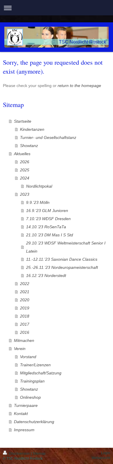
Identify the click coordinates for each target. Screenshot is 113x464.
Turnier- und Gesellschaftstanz (48, 137)
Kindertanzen (32, 129)
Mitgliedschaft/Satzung (40, 373)
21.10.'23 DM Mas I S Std (49, 235)
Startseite (22, 121)
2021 (24, 291)
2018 (24, 316)
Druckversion (19, 454)
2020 (24, 300)
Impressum (24, 429)
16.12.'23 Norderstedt (46, 275)
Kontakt (21, 413)
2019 (24, 308)
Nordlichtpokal (39, 186)
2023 (24, 194)
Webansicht (101, 458)
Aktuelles (22, 153)
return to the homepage (79, 85)
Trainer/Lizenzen (35, 364)
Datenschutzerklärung (34, 421)
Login (105, 453)
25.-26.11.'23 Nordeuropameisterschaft (62, 267)
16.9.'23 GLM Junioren (47, 210)
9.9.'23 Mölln (38, 202)
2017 (24, 324)
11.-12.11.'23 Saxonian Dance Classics (61, 259)
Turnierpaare (26, 405)
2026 (24, 162)
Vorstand (28, 356)
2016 (24, 332)
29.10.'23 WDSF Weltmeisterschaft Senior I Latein (65, 247)
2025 (24, 170)
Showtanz (29, 145)
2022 (24, 283)
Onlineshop (30, 397)
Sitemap (38, 454)
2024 (24, 178)
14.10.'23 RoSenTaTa (46, 226)
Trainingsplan (32, 381)
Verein (19, 348)
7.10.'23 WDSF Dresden (48, 218)
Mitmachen (24, 340)
